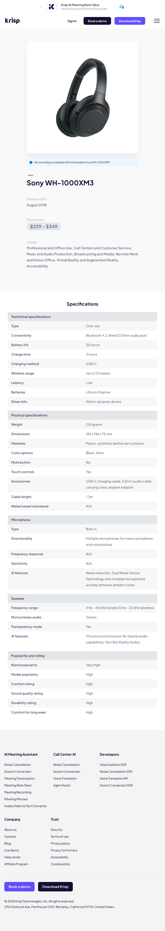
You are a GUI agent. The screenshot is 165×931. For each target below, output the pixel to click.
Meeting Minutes (16, 799)
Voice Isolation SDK (113, 764)
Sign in (71, 21)
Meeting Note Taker (18, 785)
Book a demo (97, 21)
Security (57, 829)
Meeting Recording (17, 792)
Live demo (11, 850)
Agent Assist (61, 785)
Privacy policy (60, 843)
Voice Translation (65, 778)
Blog (7, 843)
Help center (12, 857)
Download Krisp (130, 21)
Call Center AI (64, 754)
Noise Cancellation (17, 764)
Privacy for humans (64, 850)
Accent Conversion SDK (116, 785)
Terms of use (60, 836)
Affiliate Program (16, 864)
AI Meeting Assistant (21, 754)
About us (10, 829)
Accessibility (59, 857)
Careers (10, 836)
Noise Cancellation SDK (116, 771)
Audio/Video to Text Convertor (25, 806)
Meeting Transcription (19, 778)
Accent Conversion (17, 771)
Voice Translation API (114, 778)
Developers (109, 754)
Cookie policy (60, 864)
